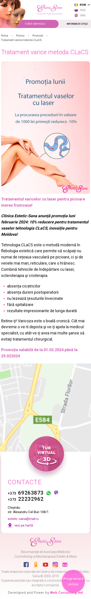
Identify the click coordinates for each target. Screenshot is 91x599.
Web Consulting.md (66, 593)
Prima (4, 35)
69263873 (26, 493)
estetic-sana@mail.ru (23, 519)
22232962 (26, 499)
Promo (20, 35)
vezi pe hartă (23, 525)
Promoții (37, 35)
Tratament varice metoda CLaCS (21, 40)
